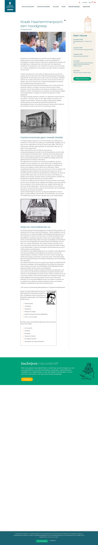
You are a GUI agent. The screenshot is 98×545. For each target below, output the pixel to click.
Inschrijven (70, 537)
